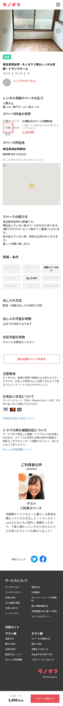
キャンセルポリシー (40, 616)
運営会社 (35, 586)
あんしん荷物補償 (13, 659)
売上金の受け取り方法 (41, 654)
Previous (4, 30)
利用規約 (35, 592)
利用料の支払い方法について (19, 418)
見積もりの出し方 (39, 648)
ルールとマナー (12, 613)
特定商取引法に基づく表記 (44, 611)
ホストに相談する (45, 698)
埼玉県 (7, 73)
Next (58, 30)
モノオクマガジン (13, 592)
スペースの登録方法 (40, 638)
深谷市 (19, 73)
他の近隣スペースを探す (31, 359)
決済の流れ (10, 648)
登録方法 (9, 638)
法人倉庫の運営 (12, 602)
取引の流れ (10, 643)
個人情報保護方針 (39, 605)
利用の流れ (10, 597)
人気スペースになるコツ (42, 659)
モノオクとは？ (12, 586)
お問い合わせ (11, 607)
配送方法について (13, 654)
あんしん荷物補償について (17, 449)
